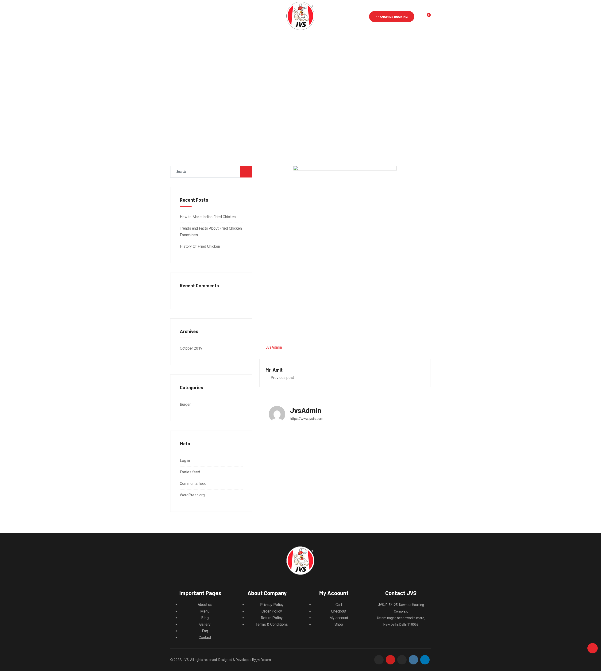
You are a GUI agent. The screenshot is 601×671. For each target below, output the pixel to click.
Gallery (205, 624)
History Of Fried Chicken (200, 246)
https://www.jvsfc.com (306, 418)
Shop (339, 624)
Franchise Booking (392, 17)
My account (338, 618)
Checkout (338, 611)
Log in (185, 460)
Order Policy (272, 611)
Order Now (244, 17)
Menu (204, 611)
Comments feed (193, 483)
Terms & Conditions (272, 624)
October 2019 (191, 348)
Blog (205, 618)
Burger (185, 404)
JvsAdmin (274, 347)
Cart (338, 604)
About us (195, 17)
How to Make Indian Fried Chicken (208, 217)
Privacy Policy (272, 604)
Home (174, 17)
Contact (219, 17)
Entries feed (190, 472)
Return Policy (272, 618)
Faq (205, 631)
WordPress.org (192, 495)
